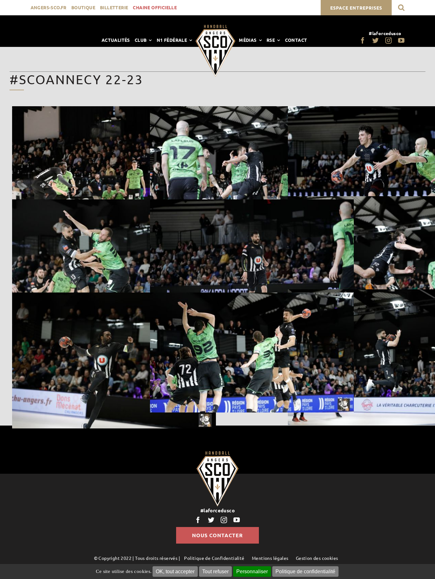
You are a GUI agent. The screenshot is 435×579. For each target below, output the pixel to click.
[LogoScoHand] (215, 27)
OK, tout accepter (175, 571)
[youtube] (401, 40)
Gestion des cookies (317, 558)
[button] (401, 7)
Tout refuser (215, 571)
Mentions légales (270, 558)
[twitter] (375, 40)
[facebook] (363, 40)
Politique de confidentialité (305, 571)
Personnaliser (252, 571)
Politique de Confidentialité (214, 558)
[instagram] (388, 40)
